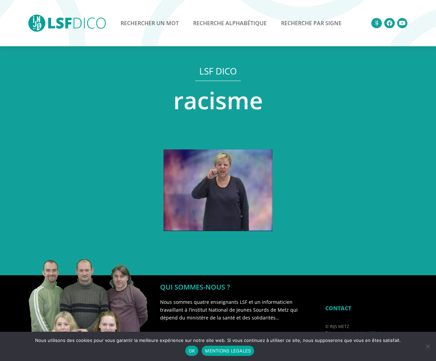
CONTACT (338, 308)
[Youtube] (402, 23)
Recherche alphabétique (230, 23)
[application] (218, 190)
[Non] (427, 346)
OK (192, 351)
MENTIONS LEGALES (228, 351)
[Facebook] (389, 23)
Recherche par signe (311, 23)
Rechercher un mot (150, 23)
